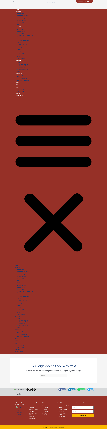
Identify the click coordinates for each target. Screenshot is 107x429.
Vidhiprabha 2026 (23, 69)
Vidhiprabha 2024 (23, 66)
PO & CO (19, 51)
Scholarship (20, 76)
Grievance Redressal (22, 20)
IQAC (17, 84)
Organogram (20, 22)
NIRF (17, 88)
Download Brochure (22, 29)
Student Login (19, 95)
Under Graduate (21, 31)
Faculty (18, 55)
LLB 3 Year (21, 33)
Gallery (19, 71)
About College (20, 13)
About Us (18, 11)
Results (20, 47)
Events (18, 62)
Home (17, 9)
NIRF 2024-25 (20, 89)
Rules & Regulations (22, 75)
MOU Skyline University (23, 80)
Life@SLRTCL (19, 73)
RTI (18, 24)
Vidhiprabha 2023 (23, 64)
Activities (18, 60)
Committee (18, 86)
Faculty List (20, 57)
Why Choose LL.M (24, 40)
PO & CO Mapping (21, 53)
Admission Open (21, 28)
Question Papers (23, 46)
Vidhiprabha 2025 (23, 67)
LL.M (20, 38)
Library (17, 82)
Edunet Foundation (22, 78)
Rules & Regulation (23, 44)
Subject (19, 49)
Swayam (18, 93)
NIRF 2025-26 (20, 91)
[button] (53, 181)
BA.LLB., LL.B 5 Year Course (26, 35)
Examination (20, 42)
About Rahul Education (23, 15)
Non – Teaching (21, 58)
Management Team (22, 19)
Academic (18, 26)
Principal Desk (20, 17)
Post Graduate (21, 37)
